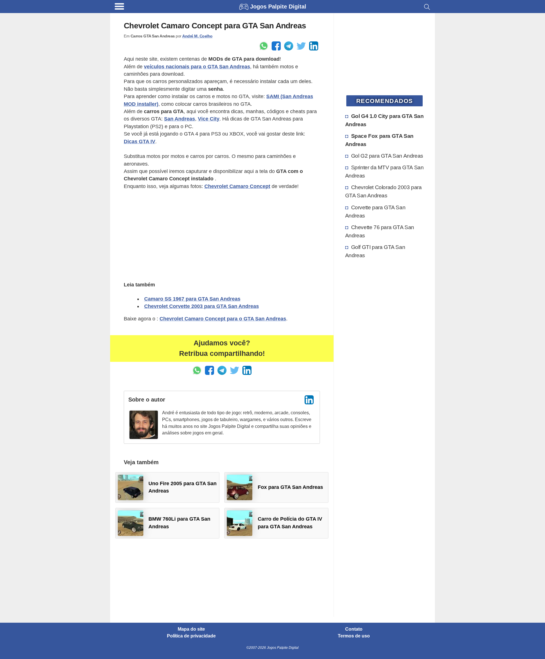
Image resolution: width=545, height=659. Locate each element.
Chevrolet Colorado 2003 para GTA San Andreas (383, 191)
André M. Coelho (197, 36)
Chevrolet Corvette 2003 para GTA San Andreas (201, 306)
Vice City (208, 119)
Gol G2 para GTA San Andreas (387, 156)
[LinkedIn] (309, 399)
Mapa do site (191, 629)
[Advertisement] (222, 234)
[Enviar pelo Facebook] (276, 45)
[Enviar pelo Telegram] (288, 45)
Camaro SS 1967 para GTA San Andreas (192, 299)
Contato (353, 629)
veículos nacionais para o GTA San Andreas (197, 66)
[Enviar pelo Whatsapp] (263, 45)
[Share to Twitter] (301, 45)
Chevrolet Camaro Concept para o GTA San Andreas (223, 319)
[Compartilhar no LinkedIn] (313, 45)
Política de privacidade (191, 636)
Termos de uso (354, 636)
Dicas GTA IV (139, 141)
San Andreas (179, 119)
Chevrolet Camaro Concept (237, 186)
